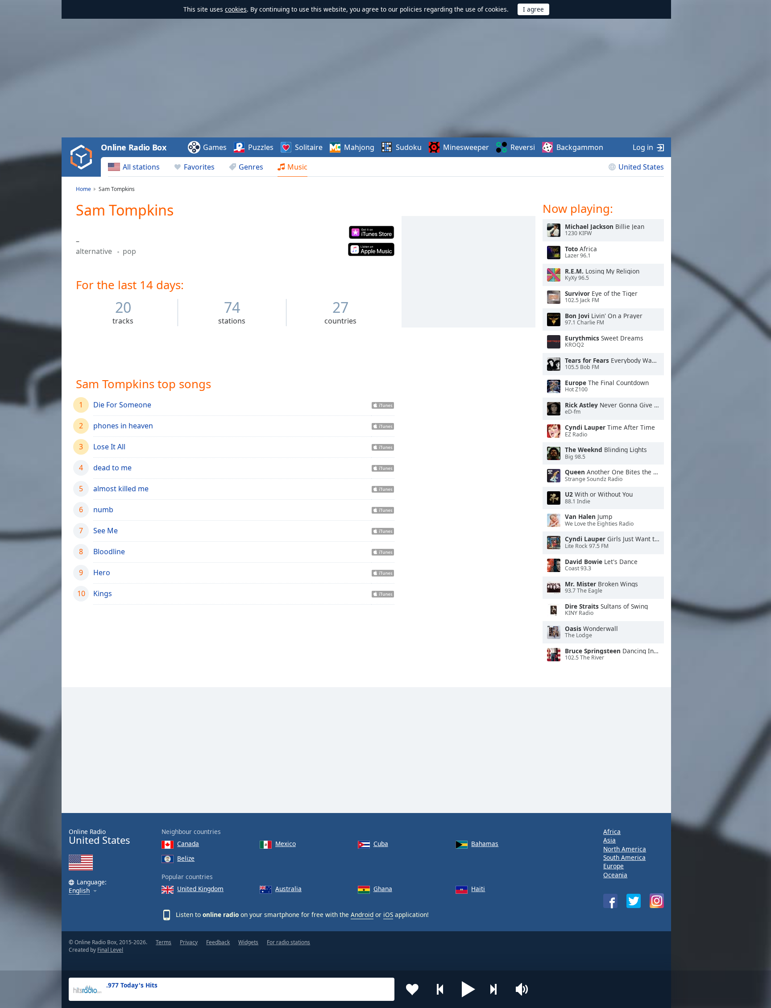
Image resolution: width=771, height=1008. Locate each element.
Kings (102, 593)
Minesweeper (466, 147)
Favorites (199, 167)
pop (129, 251)
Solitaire (309, 147)
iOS (388, 914)
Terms (163, 942)
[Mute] (525, 989)
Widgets (248, 942)
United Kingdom (200, 888)
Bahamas (484, 843)
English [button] (79, 891)
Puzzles (261, 147)
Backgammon (579, 147)
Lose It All (109, 447)
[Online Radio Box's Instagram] (657, 900)
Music (297, 167)
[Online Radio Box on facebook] (610, 901)
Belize (186, 858)
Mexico (285, 843)
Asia (609, 840)
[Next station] (496, 989)
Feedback (218, 942)
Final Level (110, 950)
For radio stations (288, 942)
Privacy (189, 942)
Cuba (380, 843)
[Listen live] (553, 230)
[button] (468, 989)
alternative (95, 251)
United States (641, 167)
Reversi (522, 147)
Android (362, 914)
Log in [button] (643, 147)
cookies (236, 9)
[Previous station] (440, 989)
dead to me (112, 468)
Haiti (478, 888)
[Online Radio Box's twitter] (633, 901)
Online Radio (99, 836)
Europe (613, 866)
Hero (101, 572)
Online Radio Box (133, 147)
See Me (105, 530)
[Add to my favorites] (412, 989)
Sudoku (409, 147)
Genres (251, 167)
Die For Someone (122, 405)
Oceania (615, 875)
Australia (288, 888)
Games (215, 147)
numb (103, 509)
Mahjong (359, 147)
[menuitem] (134, 167)
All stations (141, 167)
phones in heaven (123, 426)
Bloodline (109, 551)
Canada (188, 843)
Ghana (382, 888)
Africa (612, 831)
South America (624, 857)
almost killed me (121, 489)
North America (624, 849)
